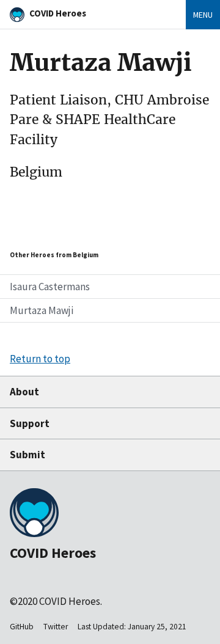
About (24, 391)
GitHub (22, 626)
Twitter (55, 626)
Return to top (40, 358)
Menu (203, 14)
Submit (27, 454)
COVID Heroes (57, 13)
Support (30, 423)
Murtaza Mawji (41, 310)
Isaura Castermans (50, 286)
